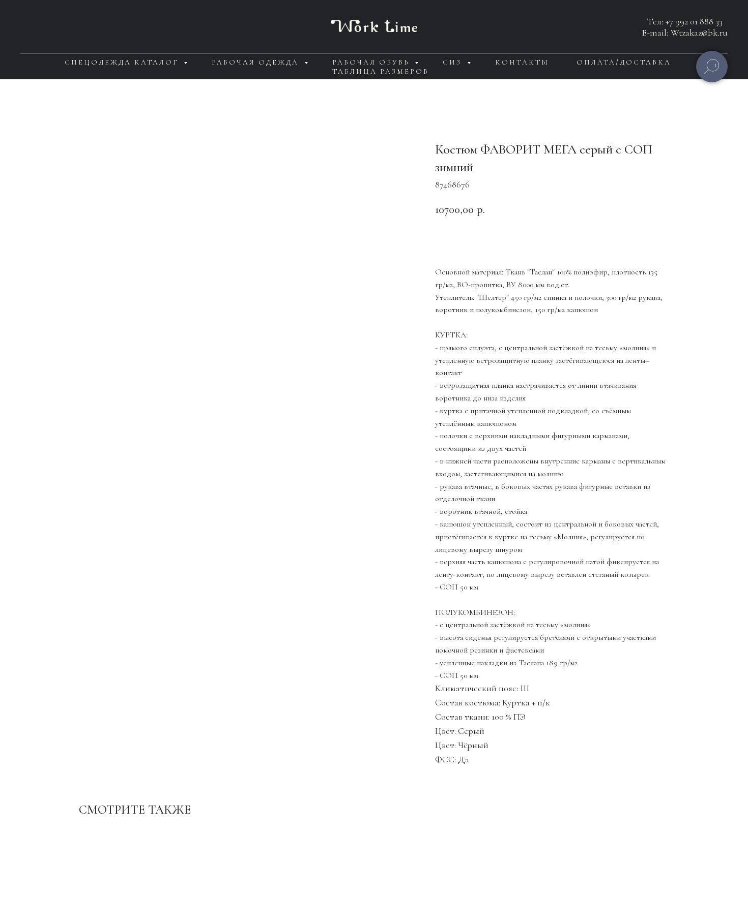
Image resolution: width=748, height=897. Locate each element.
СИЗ (454, 62)
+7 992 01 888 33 (694, 21)
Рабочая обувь (372, 62)
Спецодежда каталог (123, 62)
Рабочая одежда (257, 62)
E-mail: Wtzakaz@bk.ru (685, 32)
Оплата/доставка (624, 62)
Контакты (522, 62)
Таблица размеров (380, 71)
